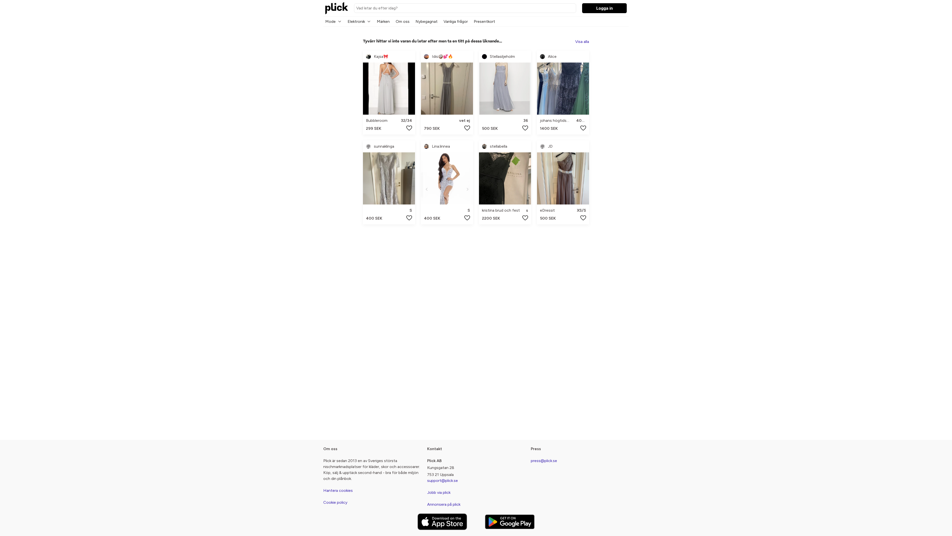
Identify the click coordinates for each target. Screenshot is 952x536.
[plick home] (336, 8)
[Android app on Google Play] (509, 521)
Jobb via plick (438, 492)
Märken (383, 21)
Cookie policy (335, 502)
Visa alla (582, 41)
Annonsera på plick (443, 504)
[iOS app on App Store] (442, 521)
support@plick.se (442, 480)
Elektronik (356, 21)
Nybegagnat (427, 21)
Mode (330, 21)
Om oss (403, 21)
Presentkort (484, 21)
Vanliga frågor (456, 21)
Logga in (604, 8)
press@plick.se (544, 460)
